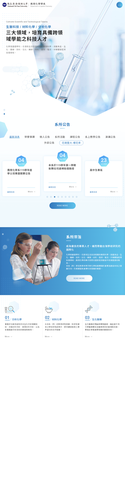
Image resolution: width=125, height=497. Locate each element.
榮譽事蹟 (30, 136)
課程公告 (75, 136)
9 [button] (77, 197)
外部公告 (49, 142)
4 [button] (59, 197)
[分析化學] (10, 309)
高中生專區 (55, 165)
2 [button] (4, 114)
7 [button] (70, 197)
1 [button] (4, 110)
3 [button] (55, 197)
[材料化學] (49, 310)
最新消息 (14, 136)
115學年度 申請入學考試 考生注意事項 (102, 172)
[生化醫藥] (89, 309)
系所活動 (60, 136)
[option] (62, 58)
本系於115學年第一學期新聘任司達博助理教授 (21, 172)
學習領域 (15, 68)
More (30, 192)
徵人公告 (45, 136)
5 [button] (62, 197)
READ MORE (62, 206)
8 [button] (73, 197)
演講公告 (110, 136)
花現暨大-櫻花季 (71, 142)
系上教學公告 (92, 136)
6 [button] (66, 197)
